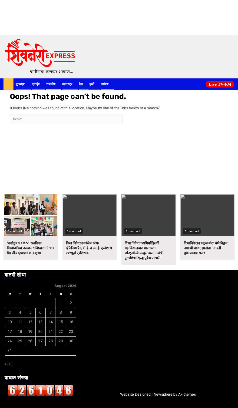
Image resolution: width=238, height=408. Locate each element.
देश (81, 84)
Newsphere (163, 394)
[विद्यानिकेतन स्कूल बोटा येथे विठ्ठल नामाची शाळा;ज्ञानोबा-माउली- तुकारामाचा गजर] (207, 215)
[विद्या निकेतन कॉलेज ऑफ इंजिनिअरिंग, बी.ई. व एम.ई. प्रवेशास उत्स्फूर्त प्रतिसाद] (90, 215)
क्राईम (36, 84)
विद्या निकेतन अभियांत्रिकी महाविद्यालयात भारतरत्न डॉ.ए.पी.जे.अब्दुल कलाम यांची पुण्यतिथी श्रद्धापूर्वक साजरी (144, 250)
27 (40, 341)
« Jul (8, 364)
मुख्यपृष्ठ (20, 84)
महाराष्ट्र (67, 84)
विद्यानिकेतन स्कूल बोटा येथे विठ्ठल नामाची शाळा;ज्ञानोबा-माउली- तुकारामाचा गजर (206, 248)
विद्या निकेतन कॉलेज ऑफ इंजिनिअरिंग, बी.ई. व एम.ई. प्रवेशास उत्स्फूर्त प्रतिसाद (89, 248)
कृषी (91, 84)
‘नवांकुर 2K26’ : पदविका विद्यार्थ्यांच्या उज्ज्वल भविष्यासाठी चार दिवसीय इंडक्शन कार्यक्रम (30, 248)
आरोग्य (105, 84)
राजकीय (51, 84)
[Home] (8, 84)
